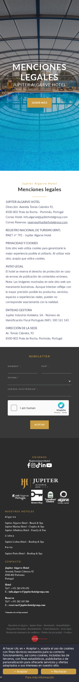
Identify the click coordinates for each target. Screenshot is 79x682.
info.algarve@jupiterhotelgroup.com (29, 591)
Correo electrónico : (23, 388)
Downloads (49, 625)
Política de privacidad (52, 632)
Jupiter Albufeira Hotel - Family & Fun (25, 530)
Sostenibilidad (62, 625)
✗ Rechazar (58, 671)
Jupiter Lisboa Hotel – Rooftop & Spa (24, 541)
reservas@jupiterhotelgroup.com (48, 222)
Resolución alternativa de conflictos (23, 632)
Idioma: (13, 377)
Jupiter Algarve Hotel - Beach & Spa (24, 523)
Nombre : (14, 366)
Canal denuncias (51, 628)
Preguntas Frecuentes (16, 628)
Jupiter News (36, 625)
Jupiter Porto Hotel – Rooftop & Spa (23, 553)
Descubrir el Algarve (18, 625)
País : (45, 366)
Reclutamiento (34, 628)
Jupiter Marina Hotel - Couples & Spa (24, 526)
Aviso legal (66, 628)
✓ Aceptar (20, 671)
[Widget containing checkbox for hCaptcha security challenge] (38, 408)
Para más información (39, 677)
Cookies (68, 632)
